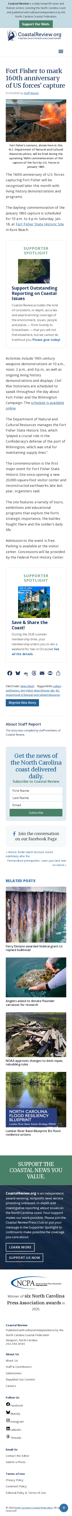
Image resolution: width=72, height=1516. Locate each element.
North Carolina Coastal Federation (27, 1335)
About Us (12, 1360)
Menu (62, 49)
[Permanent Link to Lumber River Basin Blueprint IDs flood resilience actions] (36, 1099)
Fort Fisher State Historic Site (40, 224)
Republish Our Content (20, 1379)
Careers (11, 1386)
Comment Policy (16, 1486)
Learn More (20, 1247)
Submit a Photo (15, 1462)
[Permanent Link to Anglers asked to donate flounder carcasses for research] (36, 977)
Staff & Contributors (18, 1367)
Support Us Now (24, 1257)
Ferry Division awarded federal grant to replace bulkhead (34, 948)
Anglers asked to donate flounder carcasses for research (30, 1003)
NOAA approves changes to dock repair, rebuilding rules (34, 1062)
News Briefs (27, 686)
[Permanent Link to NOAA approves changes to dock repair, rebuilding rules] (36, 1034)
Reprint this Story (22, 702)
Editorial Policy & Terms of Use (26, 1493)
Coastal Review (18, 3)
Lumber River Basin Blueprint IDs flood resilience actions (33, 1133)
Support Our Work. (36, 24)
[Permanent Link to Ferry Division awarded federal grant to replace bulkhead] (36, 915)
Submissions (14, 1373)
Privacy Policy (14, 1480)
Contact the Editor (17, 1456)
